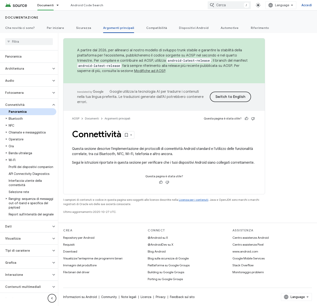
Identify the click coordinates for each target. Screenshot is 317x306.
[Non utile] (253, 118)
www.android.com (245, 251)
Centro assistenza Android (250, 238)
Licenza (146, 297)
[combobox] (229, 5)
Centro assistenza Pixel (248, 244)
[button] (25, 68)
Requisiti (69, 244)
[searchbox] (29, 41)
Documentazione (21, 17)
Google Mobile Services (248, 258)
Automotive (230, 28)
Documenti (45, 5)
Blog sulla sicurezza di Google (168, 258)
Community (109, 297)
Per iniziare (55, 28)
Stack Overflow (243, 265)
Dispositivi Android (194, 28)
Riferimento (260, 28)
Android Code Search (87, 5)
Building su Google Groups (166, 272)
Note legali (128, 297)
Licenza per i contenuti (193, 200)
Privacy (161, 297)
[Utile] (246, 118)
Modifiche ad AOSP (149, 71)
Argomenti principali (118, 28)
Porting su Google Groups (165, 279)
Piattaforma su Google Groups (169, 265)
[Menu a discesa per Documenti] (59, 5)
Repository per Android (78, 238)
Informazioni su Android (80, 297)
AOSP (75, 118)
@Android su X (158, 238)
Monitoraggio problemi (248, 272)
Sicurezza (83, 28)
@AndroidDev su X (160, 244)
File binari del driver (76, 272)
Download (70, 251)
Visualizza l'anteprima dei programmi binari (92, 258)
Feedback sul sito (182, 297)
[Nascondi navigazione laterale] (52, 298)
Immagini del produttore (80, 265)
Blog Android (157, 251)
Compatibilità (156, 28)
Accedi (306, 5)
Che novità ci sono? (20, 28)
